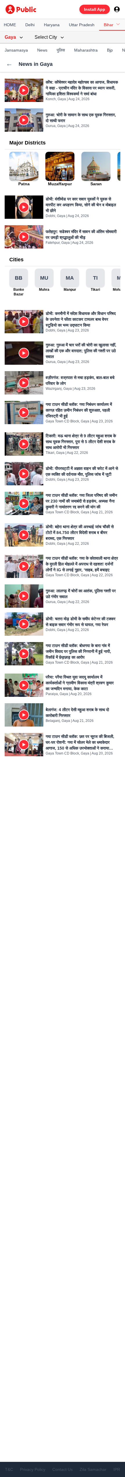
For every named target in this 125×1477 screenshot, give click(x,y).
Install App (94, 9)
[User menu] (116, 9)
